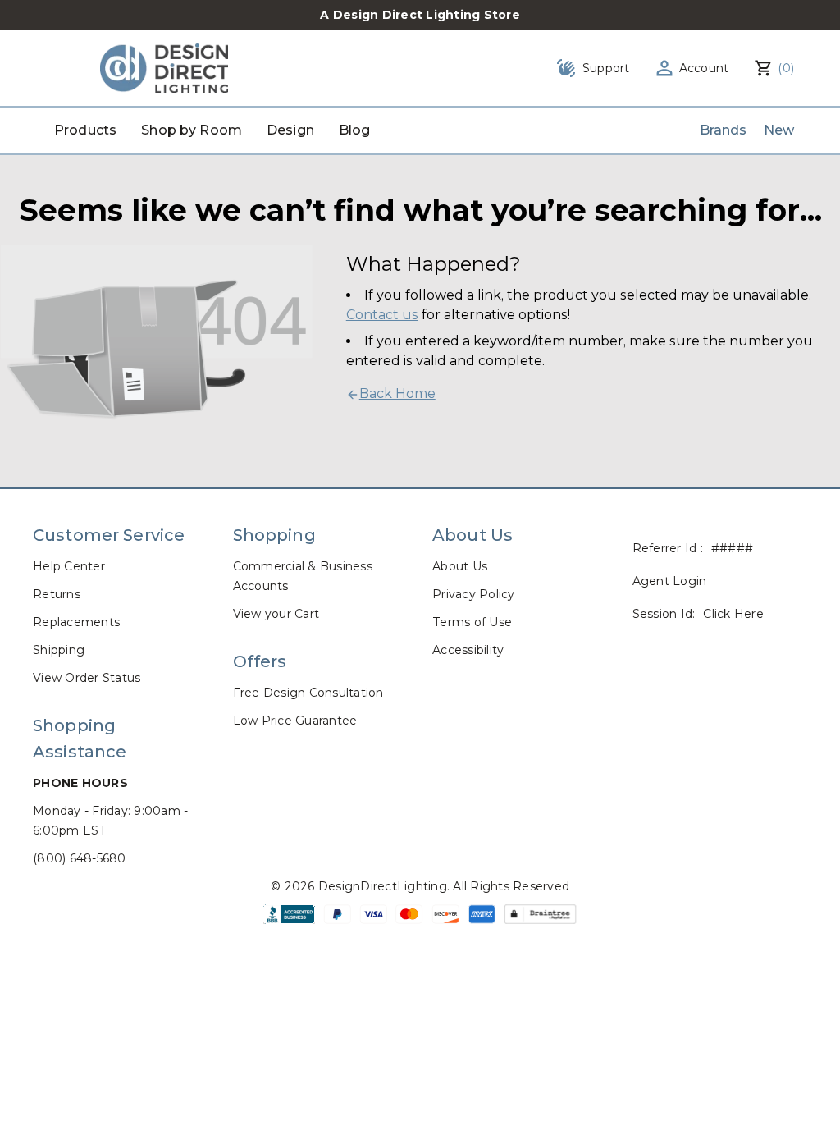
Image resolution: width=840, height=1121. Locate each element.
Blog (355, 130)
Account (704, 68)
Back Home (397, 393)
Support (606, 68)
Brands (723, 130)
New (779, 130)
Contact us (382, 315)
